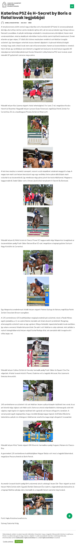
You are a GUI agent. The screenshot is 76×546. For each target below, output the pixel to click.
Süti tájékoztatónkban (46, 538)
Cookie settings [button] (8, 541)
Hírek (30, 22)
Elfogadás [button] (19, 541)
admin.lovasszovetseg (12, 22)
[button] (69, 516)
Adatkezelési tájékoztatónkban (25, 538)
